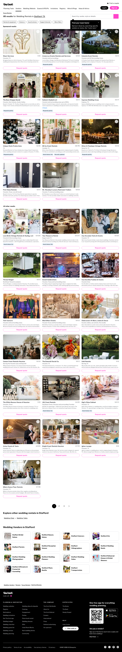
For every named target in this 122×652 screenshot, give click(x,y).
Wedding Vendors (9, 585)
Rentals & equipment (9, 22)
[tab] (20, 52)
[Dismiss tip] (98, 22)
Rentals (18, 585)
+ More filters (58, 22)
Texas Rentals (7, 13)
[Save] (38, 31)
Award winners (32, 22)
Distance (22, 22)
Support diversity (45, 22)
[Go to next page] (69, 506)
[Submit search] (116, 16)
